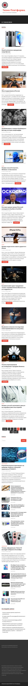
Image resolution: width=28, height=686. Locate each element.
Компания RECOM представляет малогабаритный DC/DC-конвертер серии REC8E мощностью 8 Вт (19, 514)
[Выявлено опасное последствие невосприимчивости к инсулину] (14, 316)
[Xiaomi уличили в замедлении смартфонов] (14, 39)
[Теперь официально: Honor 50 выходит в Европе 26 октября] (14, 545)
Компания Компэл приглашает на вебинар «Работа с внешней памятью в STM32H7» (13, 467)
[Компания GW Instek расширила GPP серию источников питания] (6, 502)
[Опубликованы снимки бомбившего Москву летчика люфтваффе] (14, 117)
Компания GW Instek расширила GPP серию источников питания (16, 499)
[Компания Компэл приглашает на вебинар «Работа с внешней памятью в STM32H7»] (14, 462)
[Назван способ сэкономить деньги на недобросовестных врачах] (14, 394)
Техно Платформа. (14, 10)
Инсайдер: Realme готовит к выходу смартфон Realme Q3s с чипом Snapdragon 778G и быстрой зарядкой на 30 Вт (18, 567)
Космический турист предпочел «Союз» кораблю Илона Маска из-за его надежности (14, 287)
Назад (4, 429)
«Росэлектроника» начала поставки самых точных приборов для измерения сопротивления (17, 523)
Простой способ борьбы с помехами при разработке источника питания (17, 506)
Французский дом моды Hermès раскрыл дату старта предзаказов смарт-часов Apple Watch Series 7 (18, 584)
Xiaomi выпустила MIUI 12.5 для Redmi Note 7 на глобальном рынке (18, 600)
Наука (3, 48)
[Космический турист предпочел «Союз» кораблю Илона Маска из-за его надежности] (14, 275)
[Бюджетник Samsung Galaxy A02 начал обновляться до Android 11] (6, 596)
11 (11, 431)
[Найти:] (14, 440)
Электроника (4, 463)
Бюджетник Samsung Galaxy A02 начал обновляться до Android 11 (18, 593)
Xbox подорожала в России (11, 91)
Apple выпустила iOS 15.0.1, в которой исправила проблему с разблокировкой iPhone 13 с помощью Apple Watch (18, 575)
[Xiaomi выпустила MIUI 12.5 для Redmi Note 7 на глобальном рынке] (6, 603)
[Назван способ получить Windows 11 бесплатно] (14, 157)
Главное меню (7, 22)
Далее (15, 431)
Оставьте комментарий (6, 53)
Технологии (4, 546)
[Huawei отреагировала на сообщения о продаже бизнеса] (14, 354)
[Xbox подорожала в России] (14, 80)
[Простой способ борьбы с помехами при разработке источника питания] (6, 509)
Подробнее (10, 104)
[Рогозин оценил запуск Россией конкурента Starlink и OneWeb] (14, 196)
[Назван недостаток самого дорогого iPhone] (14, 235)
